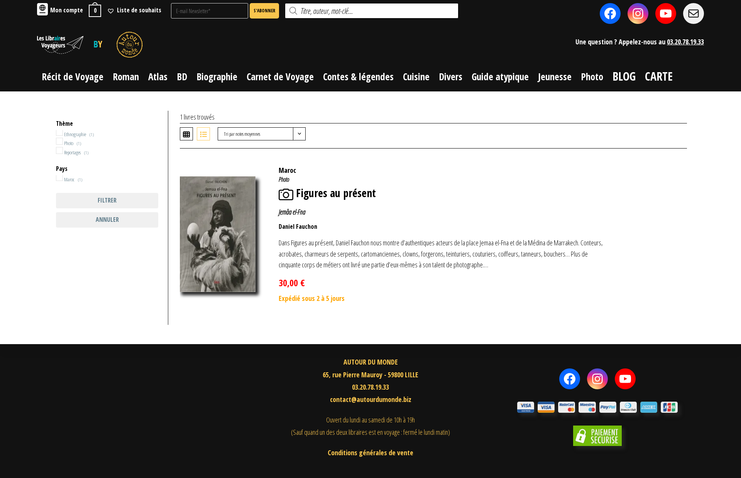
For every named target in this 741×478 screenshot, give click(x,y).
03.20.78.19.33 (685, 41)
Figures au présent (336, 193)
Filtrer (107, 200)
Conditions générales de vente (370, 452)
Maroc (287, 170)
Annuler (107, 219)
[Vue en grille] (186, 133)
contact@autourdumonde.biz (370, 399)
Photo (284, 179)
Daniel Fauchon (298, 226)
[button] (669, 166)
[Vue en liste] (203, 133)
